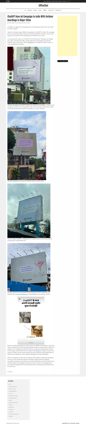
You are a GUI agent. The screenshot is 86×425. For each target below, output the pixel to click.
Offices (45, 10)
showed (16, 181)
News (10, 400)
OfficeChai (43, 5)
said (30, 347)
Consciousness (13, 386)
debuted (37, 350)
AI (25, 10)
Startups (30, 10)
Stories (35, 10)
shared (17, 105)
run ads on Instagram (21, 294)
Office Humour (13, 402)
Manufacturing (13, 395)
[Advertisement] (67, 36)
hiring (17, 354)
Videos (11, 416)
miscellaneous (13, 398)
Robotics (11, 407)
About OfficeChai (47, 1)
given (17, 361)
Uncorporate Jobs (14, 414)
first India (46, 352)
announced (50, 357)
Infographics (12, 391)
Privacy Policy (58, 1)
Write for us (58, 10)
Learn (40, 10)
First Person (12, 388)
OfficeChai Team (25, 22)
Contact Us (64, 1)
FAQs (53, 1)
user (11, 39)
